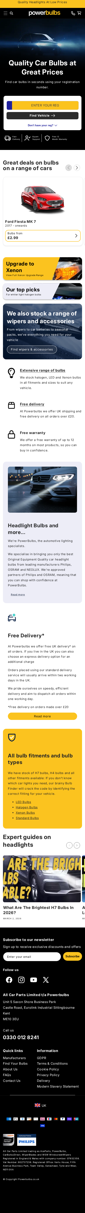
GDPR (41, 1058)
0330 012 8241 (21, 1037)
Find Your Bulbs (15, 1063)
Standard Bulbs (27, 818)
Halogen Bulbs (27, 807)
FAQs (7, 1075)
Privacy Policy (48, 1075)
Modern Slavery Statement (58, 1086)
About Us (10, 1069)
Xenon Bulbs (25, 813)
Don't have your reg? (40, 125)
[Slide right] (77, 168)
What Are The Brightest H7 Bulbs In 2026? (38, 910)
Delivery (43, 1081)
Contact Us (12, 1081)
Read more (42, 716)
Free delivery (32, 404)
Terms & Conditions (52, 1063)
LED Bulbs (23, 802)
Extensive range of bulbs (42, 370)
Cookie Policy (48, 1069)
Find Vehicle (40, 115)
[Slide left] (68, 168)
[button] (6, 13)
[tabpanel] (42, 113)
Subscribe (72, 956)
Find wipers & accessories (32, 349)
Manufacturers (14, 1058)
